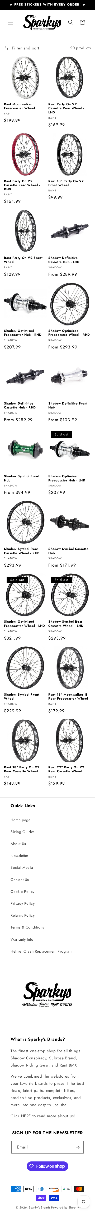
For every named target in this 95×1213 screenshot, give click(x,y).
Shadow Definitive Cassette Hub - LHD (64, 260)
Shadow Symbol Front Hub (21, 478)
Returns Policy (23, 915)
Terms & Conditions (27, 927)
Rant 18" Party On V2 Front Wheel (66, 183)
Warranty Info (22, 939)
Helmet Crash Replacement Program (41, 951)
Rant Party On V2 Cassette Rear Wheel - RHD (22, 185)
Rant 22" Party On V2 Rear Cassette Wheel (66, 769)
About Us (18, 843)
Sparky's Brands (39, 1207)
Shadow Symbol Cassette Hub (68, 551)
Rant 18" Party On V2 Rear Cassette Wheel (22, 769)
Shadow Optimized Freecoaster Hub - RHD (23, 333)
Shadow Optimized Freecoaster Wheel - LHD (24, 624)
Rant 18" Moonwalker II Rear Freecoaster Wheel (68, 697)
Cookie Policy (23, 891)
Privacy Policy (23, 903)
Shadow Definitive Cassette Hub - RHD (20, 406)
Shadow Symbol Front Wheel (21, 697)
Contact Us (20, 879)
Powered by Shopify (65, 1207)
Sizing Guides (23, 831)
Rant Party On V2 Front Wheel (23, 260)
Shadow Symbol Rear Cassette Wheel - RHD (22, 551)
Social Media (22, 867)
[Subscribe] (77, 1147)
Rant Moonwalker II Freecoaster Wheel (20, 106)
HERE (26, 1116)
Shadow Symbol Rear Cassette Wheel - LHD (66, 624)
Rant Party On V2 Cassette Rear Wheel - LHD (66, 108)
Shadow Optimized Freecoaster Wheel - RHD (69, 333)
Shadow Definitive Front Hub (68, 406)
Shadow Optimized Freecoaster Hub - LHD (67, 478)
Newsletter (19, 855)
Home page (20, 820)
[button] (10, 22)
